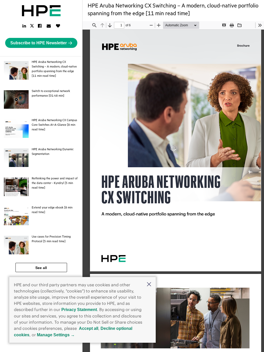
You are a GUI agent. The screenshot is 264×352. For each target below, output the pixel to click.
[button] (149, 284)
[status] (119, 25)
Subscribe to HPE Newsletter (38, 43)
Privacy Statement (79, 309)
